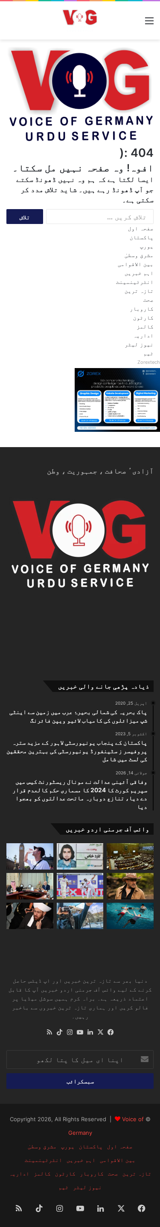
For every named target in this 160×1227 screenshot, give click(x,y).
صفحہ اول (141, 228)
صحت (148, 299)
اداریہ (143, 335)
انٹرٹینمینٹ (135, 281)
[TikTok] (60, 1032)
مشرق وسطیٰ (139, 255)
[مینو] (149, 23)
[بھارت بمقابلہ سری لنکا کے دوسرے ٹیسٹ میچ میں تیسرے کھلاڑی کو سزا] (80, 886)
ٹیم (148, 353)
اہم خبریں (139, 272)
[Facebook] (111, 1032)
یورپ (147, 246)
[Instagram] (70, 1032)
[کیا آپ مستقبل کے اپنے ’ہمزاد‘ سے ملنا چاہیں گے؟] (80, 916)
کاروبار (142, 308)
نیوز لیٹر (139, 344)
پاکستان (142, 237)
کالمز (145, 326)
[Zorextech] (117, 429)
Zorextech (148, 362)
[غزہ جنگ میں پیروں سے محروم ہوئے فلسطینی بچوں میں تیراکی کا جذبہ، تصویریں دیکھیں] (130, 916)
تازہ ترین (139, 290)
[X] (101, 1032)
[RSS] (49, 1032)
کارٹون (143, 317)
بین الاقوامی (136, 264)
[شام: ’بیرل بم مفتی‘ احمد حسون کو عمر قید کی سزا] (29, 916)
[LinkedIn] (90, 1032)
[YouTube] (80, 1032)
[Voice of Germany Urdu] (80, 20)
